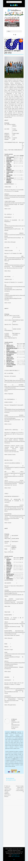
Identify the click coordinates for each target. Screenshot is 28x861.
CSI (12, 723)
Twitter (13, 5)
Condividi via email (12, 780)
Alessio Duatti (14, 719)
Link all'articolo (10, 778)
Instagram (17, 5)
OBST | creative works (15, 856)
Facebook (11, 5)
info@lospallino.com (15, 854)
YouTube (15, 5)
